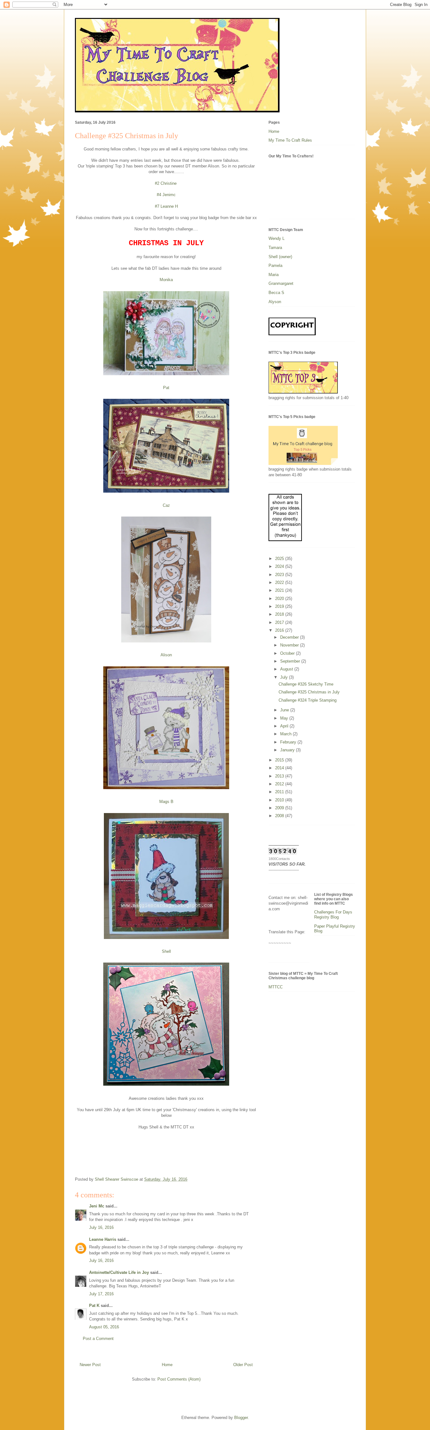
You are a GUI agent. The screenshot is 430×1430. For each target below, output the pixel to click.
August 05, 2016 (104, 1327)
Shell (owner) (280, 256)
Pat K (94, 1305)
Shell (166, 951)
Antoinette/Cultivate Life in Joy (119, 1272)
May (284, 718)
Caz (166, 505)
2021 (280, 590)
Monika (166, 279)
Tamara (275, 247)
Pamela (275, 265)
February (288, 742)
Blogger (241, 1417)
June (285, 710)
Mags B (166, 801)
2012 (280, 784)
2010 (280, 800)
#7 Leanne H (166, 206)
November (290, 645)
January (288, 750)
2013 (280, 776)
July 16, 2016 (101, 1227)
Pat (166, 387)
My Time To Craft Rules (290, 140)
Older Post (243, 1364)
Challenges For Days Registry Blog (333, 914)
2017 (280, 622)
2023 (280, 574)
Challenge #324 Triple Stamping (308, 700)
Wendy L (277, 238)
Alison (166, 655)
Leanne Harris (102, 1239)
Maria (274, 274)
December (290, 637)
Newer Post (90, 1364)
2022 (280, 582)
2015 (280, 760)
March (286, 734)
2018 (280, 614)
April (285, 726)
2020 (280, 598)
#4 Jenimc (166, 194)
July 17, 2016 (101, 1294)
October (288, 653)
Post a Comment (98, 1338)
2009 (280, 807)
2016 (280, 630)
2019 (280, 606)
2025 (280, 558)
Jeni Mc (96, 1206)
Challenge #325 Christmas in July (309, 692)
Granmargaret (281, 283)
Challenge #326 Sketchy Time (306, 684)
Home (167, 1364)
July (284, 677)
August (287, 669)
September (290, 661)
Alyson (275, 301)
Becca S (276, 292)
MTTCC (276, 987)
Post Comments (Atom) (179, 1379)
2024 (280, 566)
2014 (280, 768)
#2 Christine (166, 183)
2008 (280, 815)
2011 (280, 791)
